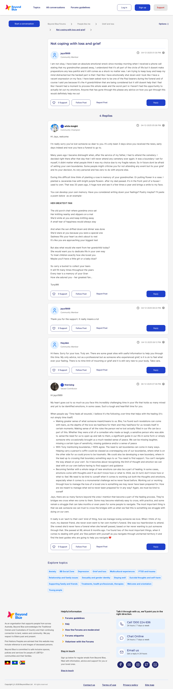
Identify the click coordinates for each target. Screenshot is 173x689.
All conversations (55, 7)
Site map (149, 685)
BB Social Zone (67, 571)
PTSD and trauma (147, 571)
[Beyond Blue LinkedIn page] (155, 670)
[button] (54, 103)
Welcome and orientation (139, 584)
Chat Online (135, 636)
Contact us (89, 685)
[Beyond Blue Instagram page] (138, 670)
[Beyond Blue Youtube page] (129, 670)
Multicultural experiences (122, 571)
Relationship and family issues (63, 577)
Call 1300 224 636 (138, 622)
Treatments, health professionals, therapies (102, 584)
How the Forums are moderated (82, 629)
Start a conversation (24, 24)
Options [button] (163, 24)
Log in (124, 7)
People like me (83, 24)
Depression (83, 571)
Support (160, 7)
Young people (55, 590)
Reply (155, 102)
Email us (133, 650)
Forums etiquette (74, 635)
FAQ (67, 624)
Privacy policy (130, 685)
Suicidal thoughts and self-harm (145, 577)
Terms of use (109, 685)
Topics (36, 7)
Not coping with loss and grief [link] (70, 30)
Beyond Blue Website (17, 615)
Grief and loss (108, 24)
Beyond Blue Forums (16, 7)
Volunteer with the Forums (79, 641)
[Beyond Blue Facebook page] (120, 670)
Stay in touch (67, 670)
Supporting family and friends (63, 584)
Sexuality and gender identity (96, 577)
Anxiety (52, 571)
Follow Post (81, 102)
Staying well (120, 577)
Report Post (102, 102)
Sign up (142, 7)
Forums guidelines (80, 7)
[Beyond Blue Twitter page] (146, 670)
